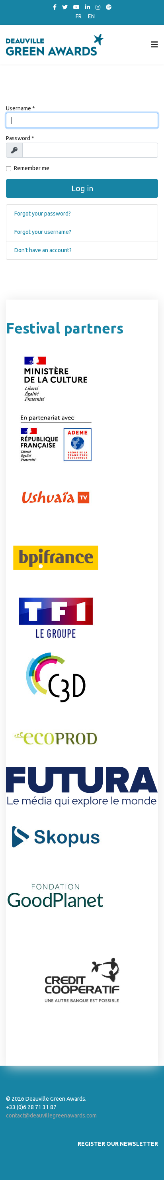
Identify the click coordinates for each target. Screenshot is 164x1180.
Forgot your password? (42, 213)
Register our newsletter (118, 1144)
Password (20, 138)
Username (20, 108)
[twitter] (65, 7)
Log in (82, 188)
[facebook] (55, 7)
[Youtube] (76, 7)
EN (91, 16)
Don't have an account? (43, 250)
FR (79, 16)
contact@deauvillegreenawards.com (51, 1115)
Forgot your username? (42, 232)
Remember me (31, 168)
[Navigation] (154, 45)
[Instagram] (98, 7)
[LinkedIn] (87, 7)
